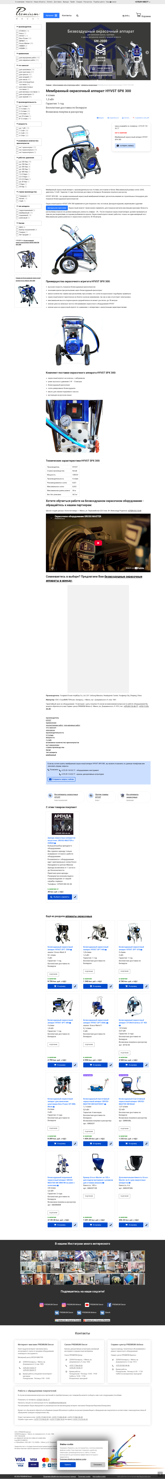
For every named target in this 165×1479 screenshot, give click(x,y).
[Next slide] (147, 52)
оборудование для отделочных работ (66, 85)
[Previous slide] (49, 52)
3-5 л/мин (49, 735)
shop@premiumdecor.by (57, 1403)
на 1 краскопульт (52, 745)
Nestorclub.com (144, 1476)
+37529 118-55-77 (43, 1400)
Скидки (79, 2)
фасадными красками (57, 208)
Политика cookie (84, 1476)
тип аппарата (23, 206)
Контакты (67, 15)
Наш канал (111, 2)
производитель (24, 27)
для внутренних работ (54, 725)
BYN (126, 16)
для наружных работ (72, 725)
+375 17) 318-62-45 (41, 1419)
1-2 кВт (49, 740)
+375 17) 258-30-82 (59, 1417)
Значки (21, 223)
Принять (68, 1465)
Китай (48, 750)
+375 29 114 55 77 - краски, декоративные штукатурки (82, 774)
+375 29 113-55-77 (131, 706)
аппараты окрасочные (89, 85)
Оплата (49, 2)
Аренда (66, 2)
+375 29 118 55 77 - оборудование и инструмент (80, 770)
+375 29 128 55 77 (29, 1370)
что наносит (23, 65)
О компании (19, 2)
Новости (29, 2)
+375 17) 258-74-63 (57, 1419)
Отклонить (98, 1465)
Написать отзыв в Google (69, 1320)
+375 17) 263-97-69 (44, 1417)
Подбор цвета (99, 2)
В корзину (61, 986)
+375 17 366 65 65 (76, 1365)
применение (23, 54)
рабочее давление (26, 158)
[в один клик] (75, 897)
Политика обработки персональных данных (59, 1476)
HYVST (48, 720)
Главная (48, 85)
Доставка (57, 2)
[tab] (91, 80)
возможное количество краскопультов (28, 142)
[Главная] (27, 19)
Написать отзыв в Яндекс (98, 1320)
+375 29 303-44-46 (123, 1365)
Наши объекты (39, 2)
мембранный (51, 755)
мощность (22, 124)
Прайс (72, 2)
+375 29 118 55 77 (29, 1368)
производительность (27, 102)
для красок (50, 730)
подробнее (53, 974)
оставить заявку (127, 146)
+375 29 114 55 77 (76, 1368)
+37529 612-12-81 (134, 511)
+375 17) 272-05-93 (80, 1419)
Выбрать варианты (61, 897)
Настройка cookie (99, 1476)
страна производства (27, 192)
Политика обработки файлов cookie (73, 1459)
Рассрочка (88, 2)
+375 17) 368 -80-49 (75, 1417)
